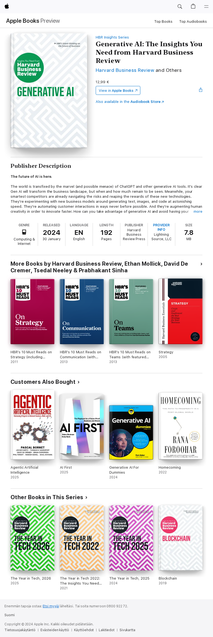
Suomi (9, 615)
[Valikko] (206, 6)
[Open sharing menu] (201, 90)
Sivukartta (127, 630)
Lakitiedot (107, 630)
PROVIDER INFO (161, 227)
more (198, 211)
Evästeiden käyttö (54, 630)
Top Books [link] (163, 21)
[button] (179, 6)
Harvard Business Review (125, 70)
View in (116, 90)
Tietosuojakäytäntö (20, 630)
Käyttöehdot (84, 630)
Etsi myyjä (51, 606)
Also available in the (128, 102)
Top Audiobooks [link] (193, 21)
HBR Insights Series (112, 37)
